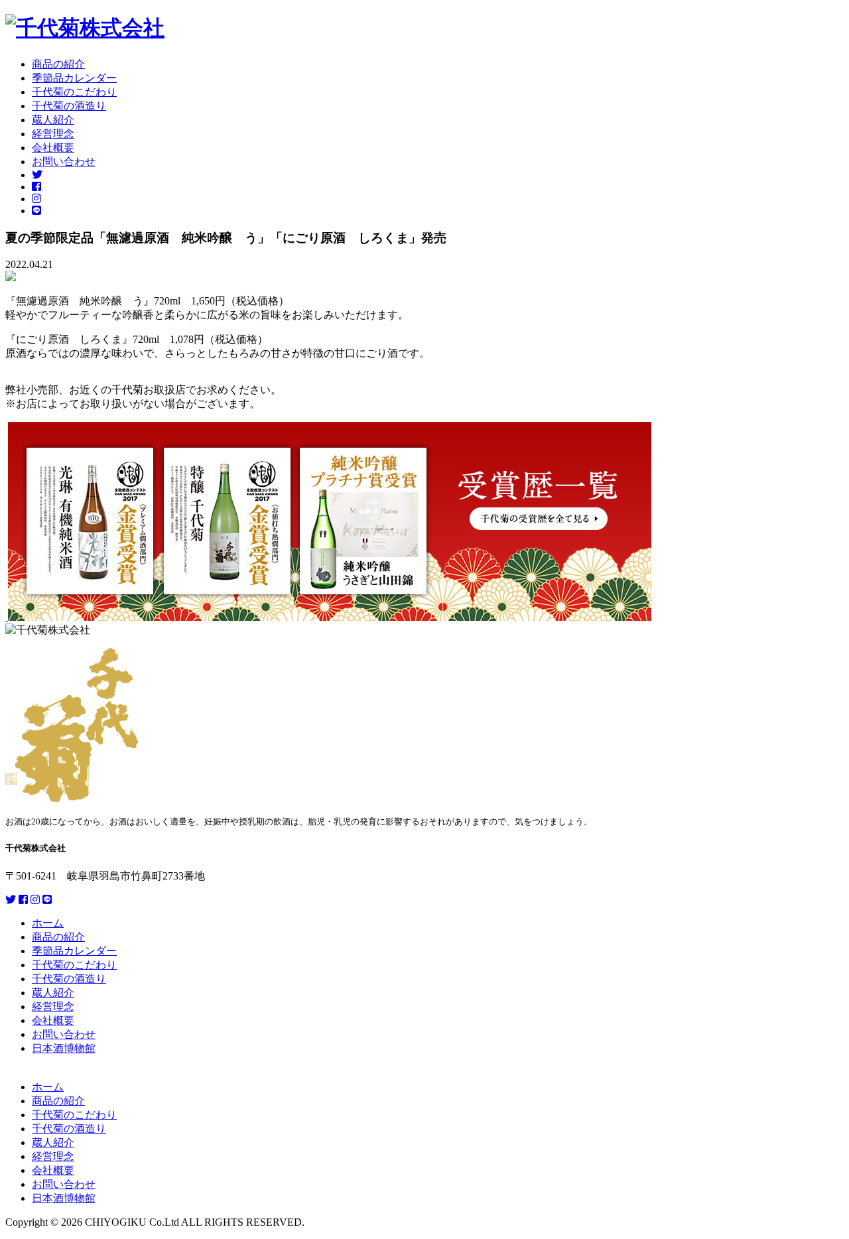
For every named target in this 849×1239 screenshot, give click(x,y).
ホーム (48, 923)
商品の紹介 (58, 64)
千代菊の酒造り (69, 105)
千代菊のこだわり (74, 92)
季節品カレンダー (74, 78)
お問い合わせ (64, 161)
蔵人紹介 (53, 119)
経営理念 (53, 133)
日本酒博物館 (64, 1048)
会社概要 (53, 147)
